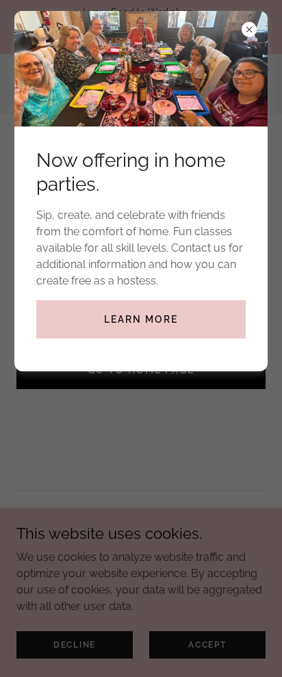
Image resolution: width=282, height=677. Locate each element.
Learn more (141, 319)
